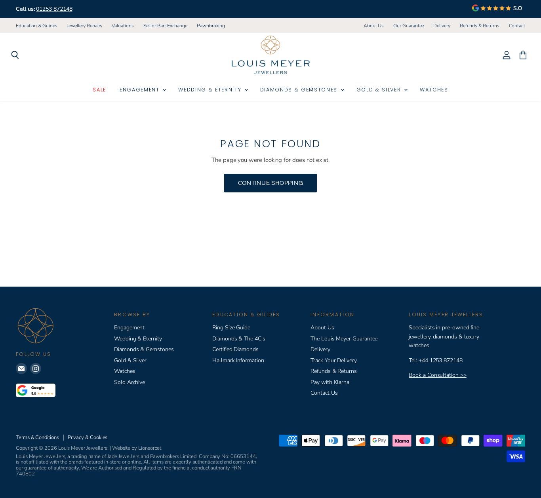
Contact (517, 26)
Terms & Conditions (37, 437)
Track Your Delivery (334, 360)
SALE (99, 89)
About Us (374, 26)
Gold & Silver (379, 89)
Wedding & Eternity (211, 89)
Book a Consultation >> (437, 375)
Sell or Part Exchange (165, 26)
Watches (434, 89)
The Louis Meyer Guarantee (344, 338)
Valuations (122, 26)
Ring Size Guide (231, 327)
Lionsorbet (149, 448)
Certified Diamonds (235, 349)
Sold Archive (129, 382)
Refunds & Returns (479, 26)
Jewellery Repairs (85, 26)
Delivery (441, 26)
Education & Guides (36, 26)
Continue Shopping (270, 183)
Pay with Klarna (330, 382)
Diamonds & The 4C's (238, 338)
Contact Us (324, 393)
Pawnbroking (211, 26)
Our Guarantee (408, 26)
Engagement (141, 89)
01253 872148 (54, 9)
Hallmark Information (238, 360)
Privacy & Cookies (88, 437)
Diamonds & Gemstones (300, 89)
